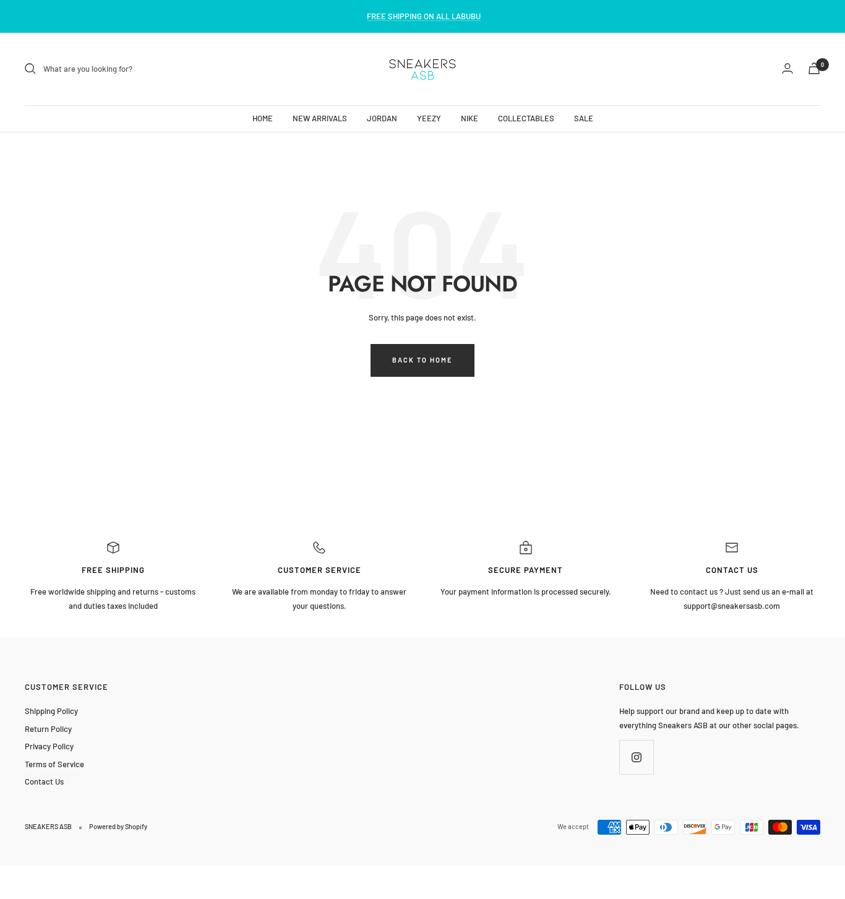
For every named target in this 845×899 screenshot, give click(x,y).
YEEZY (429, 118)
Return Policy (48, 729)
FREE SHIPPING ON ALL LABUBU (424, 16)
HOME (262, 118)
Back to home (422, 360)
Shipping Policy (51, 711)
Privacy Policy (49, 746)
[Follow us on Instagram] (636, 757)
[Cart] (814, 68)
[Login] (787, 68)
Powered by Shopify (118, 826)
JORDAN (382, 118)
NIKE (469, 118)
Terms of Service (54, 764)
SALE (583, 118)
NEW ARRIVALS (320, 118)
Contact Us (44, 781)
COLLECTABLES (526, 118)
